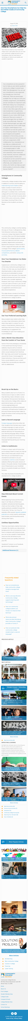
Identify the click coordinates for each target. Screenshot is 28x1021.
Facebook (15, 1013)
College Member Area (6, 1002)
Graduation (7, 810)
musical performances (8, 251)
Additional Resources (10, 550)
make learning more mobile (10, 186)
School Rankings (5, 1007)
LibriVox (12, 460)
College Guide (4, 997)
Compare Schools (5, 999)
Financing (7, 966)
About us (3, 989)
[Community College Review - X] (12, 1013)
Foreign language (7, 423)
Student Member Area (7, 994)
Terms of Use (9, 1019)
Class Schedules (8, 817)
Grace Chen (15, 26)
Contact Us (4, 1005)
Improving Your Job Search (11, 815)
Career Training (9, 969)
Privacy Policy (18, 1019)
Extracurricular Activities (10, 808)
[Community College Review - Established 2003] (14, 2)
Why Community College (11, 961)
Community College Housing (11, 813)
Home (2, 986)
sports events (21, 249)
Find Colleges (4, 991)
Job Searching (8, 959)
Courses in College (10, 964)
